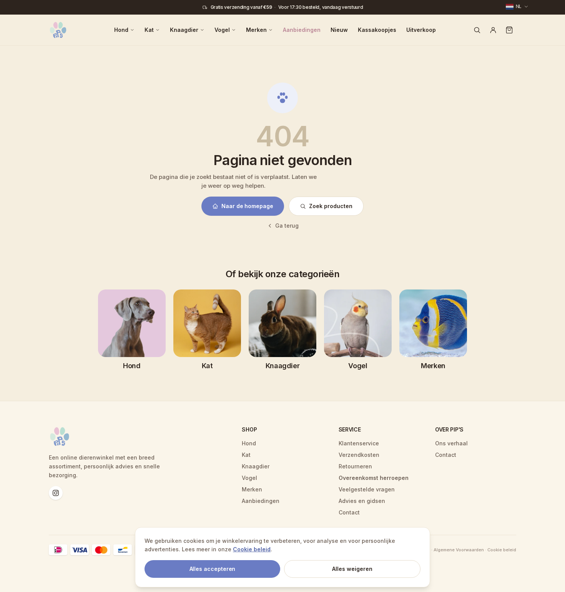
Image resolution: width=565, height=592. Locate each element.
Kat (149, 29)
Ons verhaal (451, 443)
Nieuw (339, 29)
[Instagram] (56, 493)
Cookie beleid (252, 549)
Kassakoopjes (377, 29)
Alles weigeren (352, 569)
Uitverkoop (421, 29)
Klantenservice (359, 443)
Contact (349, 512)
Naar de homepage (247, 206)
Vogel (222, 29)
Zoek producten (330, 206)
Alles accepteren (212, 569)
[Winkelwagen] (509, 30)
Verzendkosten (359, 454)
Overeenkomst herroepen (374, 478)
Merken (256, 29)
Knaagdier (184, 29)
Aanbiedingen (302, 29)
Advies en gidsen (362, 501)
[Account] (493, 30)
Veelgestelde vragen (367, 489)
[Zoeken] (477, 30)
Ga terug (287, 225)
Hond (121, 29)
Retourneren (355, 466)
